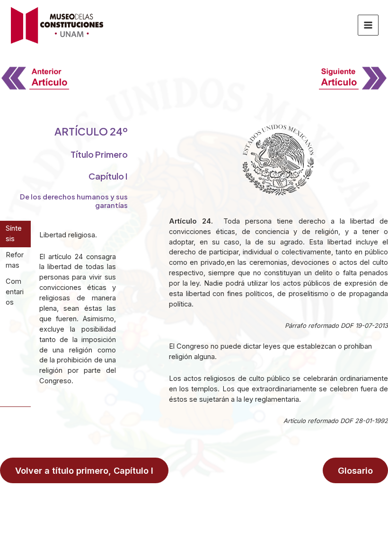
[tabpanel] (77, 313)
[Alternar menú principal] (368, 25)
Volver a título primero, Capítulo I (84, 470)
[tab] (15, 234)
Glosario (355, 470)
